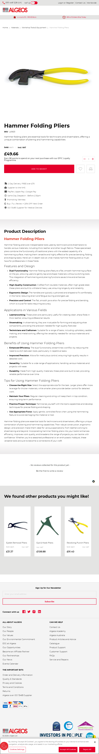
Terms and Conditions (13, 687)
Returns (6, 691)
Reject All (87, 749)
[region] (49, 746)
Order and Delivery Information (18, 675)
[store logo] (18, 10)
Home (5, 28)
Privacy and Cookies (12, 683)
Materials (15, 28)
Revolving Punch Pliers (78, 543)
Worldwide (91, 3)
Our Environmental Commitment (19, 639)
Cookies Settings (17, 749)
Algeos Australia (57, 635)
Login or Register (66, 3)
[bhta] (69, 726)
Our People (8, 631)
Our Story (7, 627)
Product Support (58, 648)
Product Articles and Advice (63, 639)
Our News (7, 660)
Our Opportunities (11, 648)
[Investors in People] (61, 737)
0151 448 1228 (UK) (14, 3)
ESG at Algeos (9, 644)
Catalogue (54, 644)
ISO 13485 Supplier (23, 695)
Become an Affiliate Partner (16, 652)
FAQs (52, 656)
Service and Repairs (59, 660)
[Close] (95, 742)
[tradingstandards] (85, 726)
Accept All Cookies (68, 749)
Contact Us (80, 3)
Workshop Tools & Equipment (34, 28)
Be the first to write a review (49, 471)
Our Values (8, 635)
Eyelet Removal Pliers (16, 543)
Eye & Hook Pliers (44, 543)
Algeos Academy (58, 631)
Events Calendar (10, 664)
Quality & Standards (12, 679)
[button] (49, 470)
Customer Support (58, 652)
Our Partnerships (11, 656)
